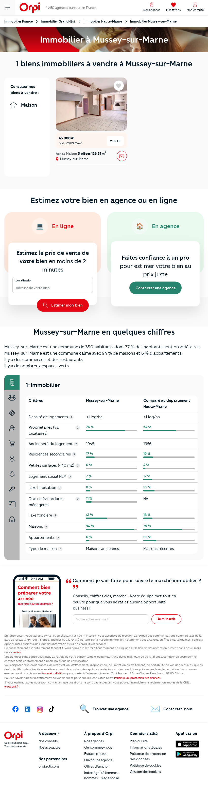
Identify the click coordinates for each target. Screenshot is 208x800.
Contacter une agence (155, 288)
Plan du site (139, 741)
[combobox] (16, 288)
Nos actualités (49, 747)
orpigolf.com (49, 766)
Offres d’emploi (96, 766)
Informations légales (146, 747)
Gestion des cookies (145, 772)
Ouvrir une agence (98, 760)
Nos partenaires (53, 759)
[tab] (12, 382)
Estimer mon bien (66, 305)
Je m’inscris (166, 619)
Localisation (24, 280)
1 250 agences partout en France (71, 8)
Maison (28, 105)
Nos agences (94, 741)
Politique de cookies (145, 765)
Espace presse (95, 754)
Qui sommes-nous (98, 747)
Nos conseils (48, 741)
